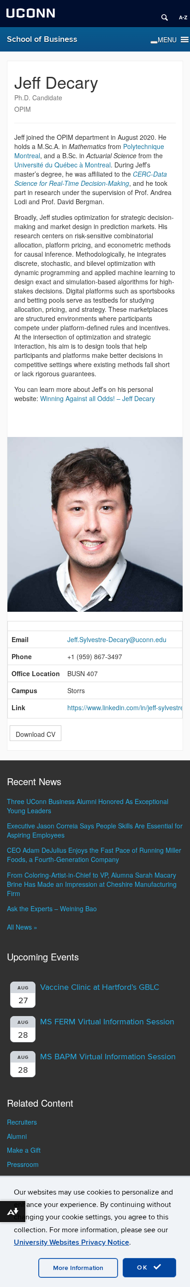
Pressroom (23, 1164)
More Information (78, 1268)
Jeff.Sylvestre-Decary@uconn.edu (116, 639)
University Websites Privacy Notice (71, 1242)
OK (144, 1267)
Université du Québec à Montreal (62, 164)
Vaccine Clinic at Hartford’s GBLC (99, 987)
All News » (22, 926)
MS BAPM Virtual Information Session (108, 1057)
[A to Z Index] (179, 13)
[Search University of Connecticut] (161, 13)
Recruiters (22, 1121)
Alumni (17, 1136)
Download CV (35, 734)
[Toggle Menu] (154, 42)
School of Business (42, 39)
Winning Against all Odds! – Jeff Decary (97, 398)
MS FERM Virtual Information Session (107, 1022)
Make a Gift (24, 1150)
